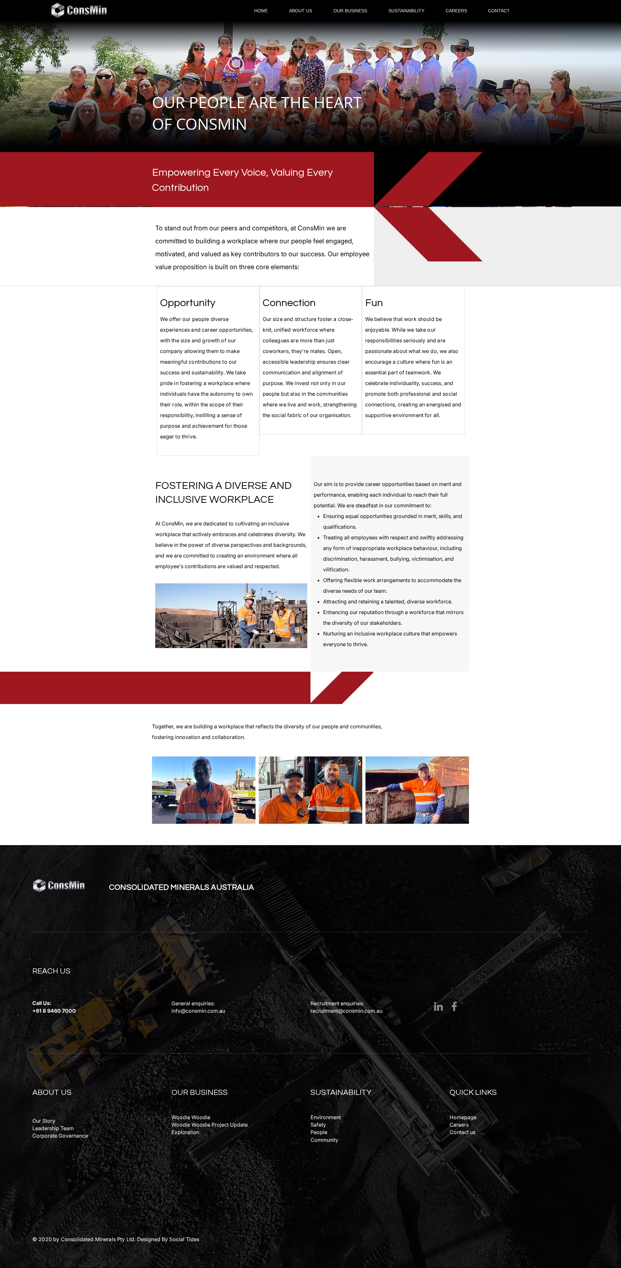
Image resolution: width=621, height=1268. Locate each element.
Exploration (185, 1132)
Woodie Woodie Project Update (209, 1124)
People (318, 1132)
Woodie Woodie (190, 1117)
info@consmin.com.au (198, 1011)
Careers (459, 1124)
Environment (325, 1117)
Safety (318, 1124)
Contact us (462, 1132)
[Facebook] (454, 1006)
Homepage (463, 1117)
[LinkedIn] (438, 1006)
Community (324, 1140)
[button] (300, 10)
